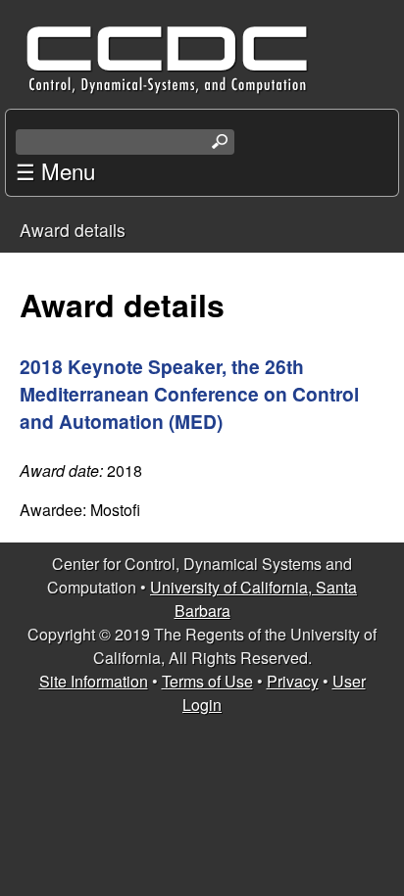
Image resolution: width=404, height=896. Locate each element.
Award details (73, 229)
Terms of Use (207, 681)
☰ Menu (55, 170)
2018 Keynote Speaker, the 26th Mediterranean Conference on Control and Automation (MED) (189, 394)
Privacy (293, 681)
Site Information (93, 681)
